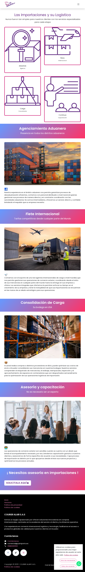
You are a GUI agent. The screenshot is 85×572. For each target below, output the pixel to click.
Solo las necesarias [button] (68, 560)
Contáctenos (13, 541)
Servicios (8, 502)
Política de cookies (12, 507)
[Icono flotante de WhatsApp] (79, 563)
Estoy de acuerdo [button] (68, 566)
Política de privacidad (13, 505)
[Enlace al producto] (22, 45)
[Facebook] (8, 552)
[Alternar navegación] (78, 4)
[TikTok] (16, 552)
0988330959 (13, 546)
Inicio (6, 500)
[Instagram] (23, 552)
